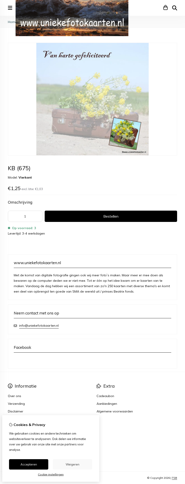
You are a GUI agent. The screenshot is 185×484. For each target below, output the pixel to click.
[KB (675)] (92, 154)
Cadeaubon (105, 396)
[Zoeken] (174, 7)
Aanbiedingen (107, 404)
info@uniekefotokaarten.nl (39, 325)
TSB (174, 477)
